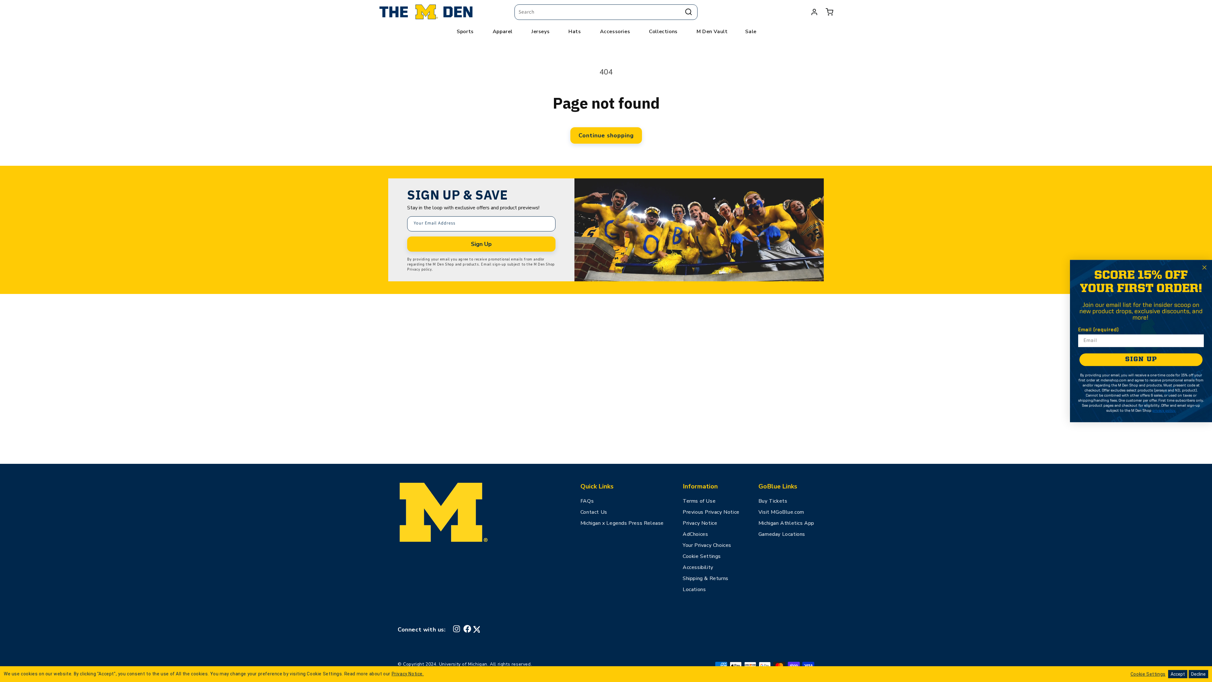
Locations (694, 589)
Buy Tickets (772, 501)
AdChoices (695, 534)
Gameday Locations (781, 534)
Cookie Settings (702, 556)
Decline (1198, 674)
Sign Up (481, 244)
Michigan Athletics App (786, 523)
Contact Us (593, 512)
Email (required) (1098, 329)
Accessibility (698, 567)
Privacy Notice (700, 523)
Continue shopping (606, 135)
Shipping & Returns (705, 578)
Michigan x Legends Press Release (622, 523)
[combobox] (606, 12)
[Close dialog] (1204, 267)
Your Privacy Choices (707, 545)
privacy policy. (1164, 411)
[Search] (688, 12)
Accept (1178, 674)
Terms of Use (699, 501)
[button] (829, 12)
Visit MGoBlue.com (781, 512)
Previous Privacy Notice (711, 512)
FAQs (587, 501)
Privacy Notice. (408, 673)
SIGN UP (1141, 359)
